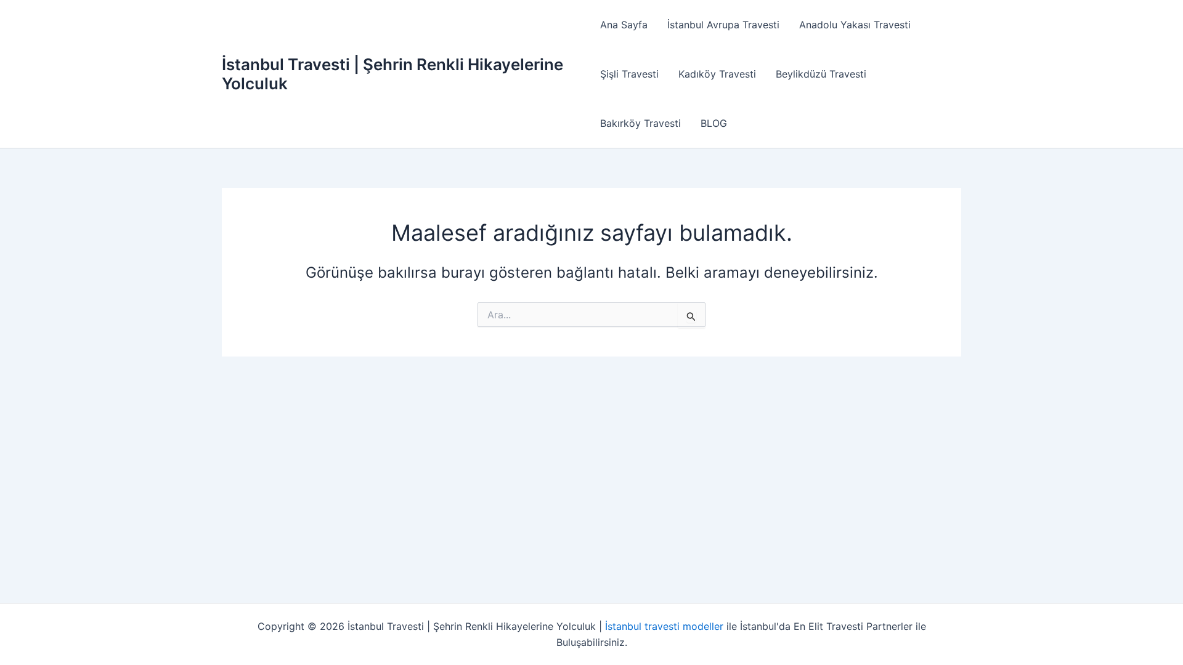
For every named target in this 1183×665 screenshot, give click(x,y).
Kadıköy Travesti (717, 74)
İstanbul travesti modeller (664, 626)
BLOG (714, 123)
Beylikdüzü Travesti (821, 74)
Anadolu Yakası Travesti (855, 24)
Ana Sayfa (624, 24)
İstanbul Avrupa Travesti (723, 24)
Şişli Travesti (629, 74)
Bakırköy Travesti (640, 123)
